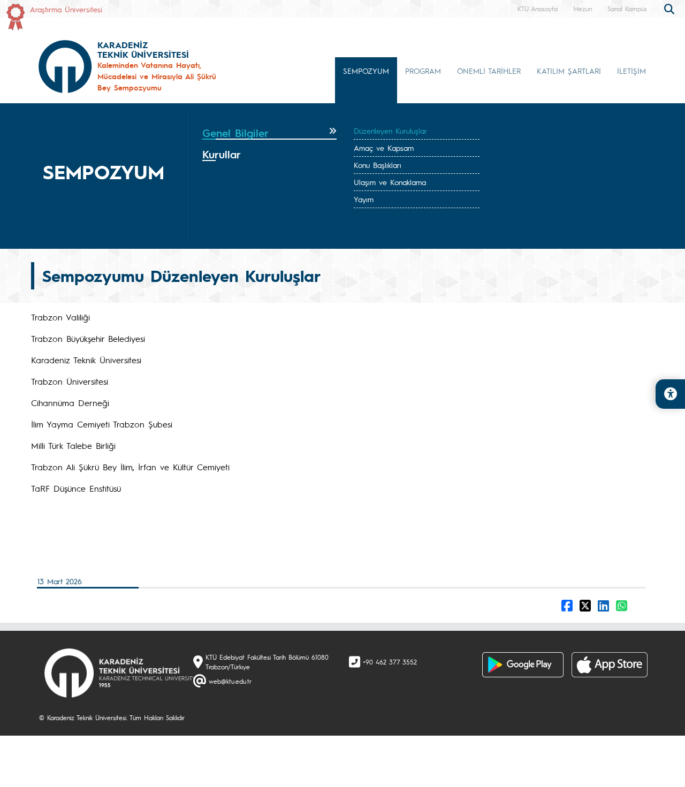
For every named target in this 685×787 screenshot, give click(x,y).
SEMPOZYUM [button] (366, 70)
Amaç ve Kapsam (384, 147)
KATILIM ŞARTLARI (569, 70)
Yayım (364, 199)
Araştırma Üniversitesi (66, 9)
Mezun (582, 8)
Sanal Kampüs (627, 8)
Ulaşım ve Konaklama (390, 182)
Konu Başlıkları (377, 165)
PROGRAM (423, 70)
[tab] (269, 133)
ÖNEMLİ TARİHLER (489, 70)
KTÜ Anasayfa (537, 8)
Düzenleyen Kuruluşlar (390, 130)
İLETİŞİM (631, 70)
